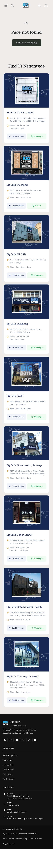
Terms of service (36, 839)
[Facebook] (5, 740)
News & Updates (10, 756)
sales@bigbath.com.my (16, 812)
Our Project (8, 774)
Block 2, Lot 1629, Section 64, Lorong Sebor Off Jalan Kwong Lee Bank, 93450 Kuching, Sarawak (27, 685)
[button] (6, 5)
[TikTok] (28, 740)
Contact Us (7, 760)
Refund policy (8, 839)
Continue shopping (26, 42)
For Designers (8, 779)
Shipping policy (9, 844)
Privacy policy (21, 839)
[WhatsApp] (23, 740)
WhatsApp (38, 136)
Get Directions (18, 136)
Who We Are (8, 770)
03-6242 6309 (13, 806)
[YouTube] (17, 740)
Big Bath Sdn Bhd (15, 829)
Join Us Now (8, 765)
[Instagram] (11, 740)
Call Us (38, 206)
